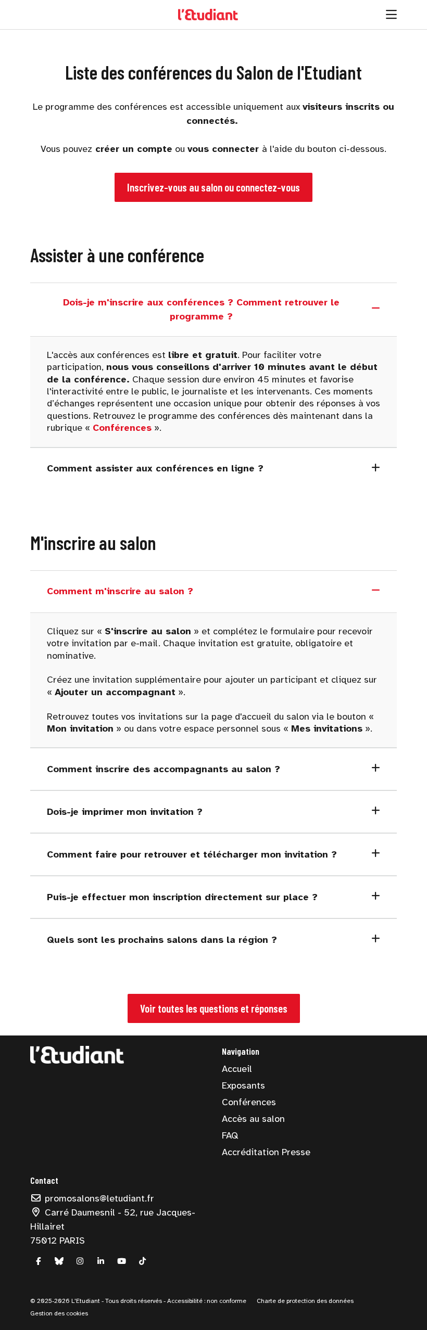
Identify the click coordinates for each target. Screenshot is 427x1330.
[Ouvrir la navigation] (391, 14)
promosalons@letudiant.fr (98, 1198)
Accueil (237, 1069)
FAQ (230, 1135)
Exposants (243, 1085)
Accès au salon (253, 1118)
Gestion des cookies (59, 1313)
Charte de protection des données (305, 1301)
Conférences (249, 1102)
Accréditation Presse (266, 1152)
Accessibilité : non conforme (206, 1301)
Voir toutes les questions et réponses (213, 1008)
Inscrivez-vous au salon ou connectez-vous (213, 187)
